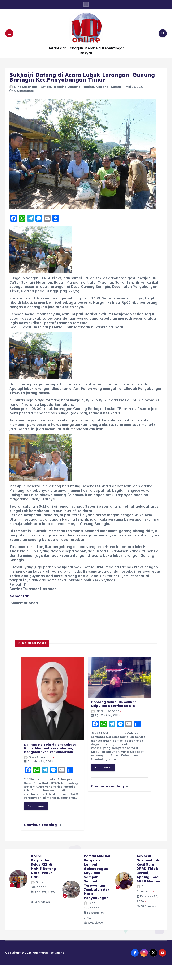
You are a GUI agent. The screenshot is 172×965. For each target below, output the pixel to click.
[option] (33, 881)
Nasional (102, 87)
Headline (59, 87)
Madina (88, 87)
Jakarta (74, 87)
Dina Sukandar (25, 87)
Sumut (116, 87)
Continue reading (41, 825)
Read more (36, 806)
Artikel (46, 87)
